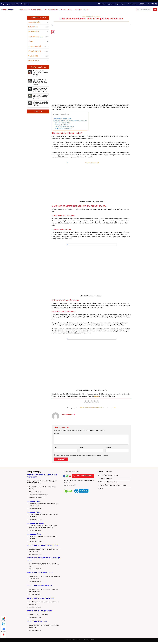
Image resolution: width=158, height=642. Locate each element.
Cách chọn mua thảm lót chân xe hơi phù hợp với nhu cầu (70, 120)
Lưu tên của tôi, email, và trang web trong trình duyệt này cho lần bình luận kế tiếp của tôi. (82, 455)
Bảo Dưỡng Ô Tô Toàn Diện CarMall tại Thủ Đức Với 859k (40, 72)
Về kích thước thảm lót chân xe (63, 122)
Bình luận (57, 433)
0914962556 (38, 492)
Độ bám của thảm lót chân (61, 124)
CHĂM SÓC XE (24, 9)
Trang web (108, 447)
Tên (55, 447)
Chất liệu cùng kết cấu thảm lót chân (64, 126)
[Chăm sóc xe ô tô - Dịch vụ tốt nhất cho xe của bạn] (7, 9)
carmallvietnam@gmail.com (40, 494)
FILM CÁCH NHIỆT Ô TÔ (38, 9)
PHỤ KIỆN (78, 9)
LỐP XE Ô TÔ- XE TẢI (34, 46)
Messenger (3, 631)
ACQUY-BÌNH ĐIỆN (34, 22)
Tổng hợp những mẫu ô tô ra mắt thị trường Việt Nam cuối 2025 (40, 103)
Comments (35, 75)
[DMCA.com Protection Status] (68, 490)
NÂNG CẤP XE (52, 9)
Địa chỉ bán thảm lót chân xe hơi (63, 128)
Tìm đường (3, 620)
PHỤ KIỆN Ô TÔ (33, 56)
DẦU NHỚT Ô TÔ (33, 32)
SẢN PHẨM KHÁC (33, 61)
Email (81, 447)
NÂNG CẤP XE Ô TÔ (34, 51)
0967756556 (38, 508)
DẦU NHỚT (62, 9)
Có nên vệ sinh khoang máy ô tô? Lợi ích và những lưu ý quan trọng (40, 81)
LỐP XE (70, 9)
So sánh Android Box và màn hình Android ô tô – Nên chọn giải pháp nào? (40, 89)
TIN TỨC (85, 9)
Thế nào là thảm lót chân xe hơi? (62, 118)
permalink (113, 408)
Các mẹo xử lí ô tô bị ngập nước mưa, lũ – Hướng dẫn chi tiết (40, 96)
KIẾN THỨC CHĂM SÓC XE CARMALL (91, 16)
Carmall (96, 396)
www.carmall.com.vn (39, 497)
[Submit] (155, 9)
